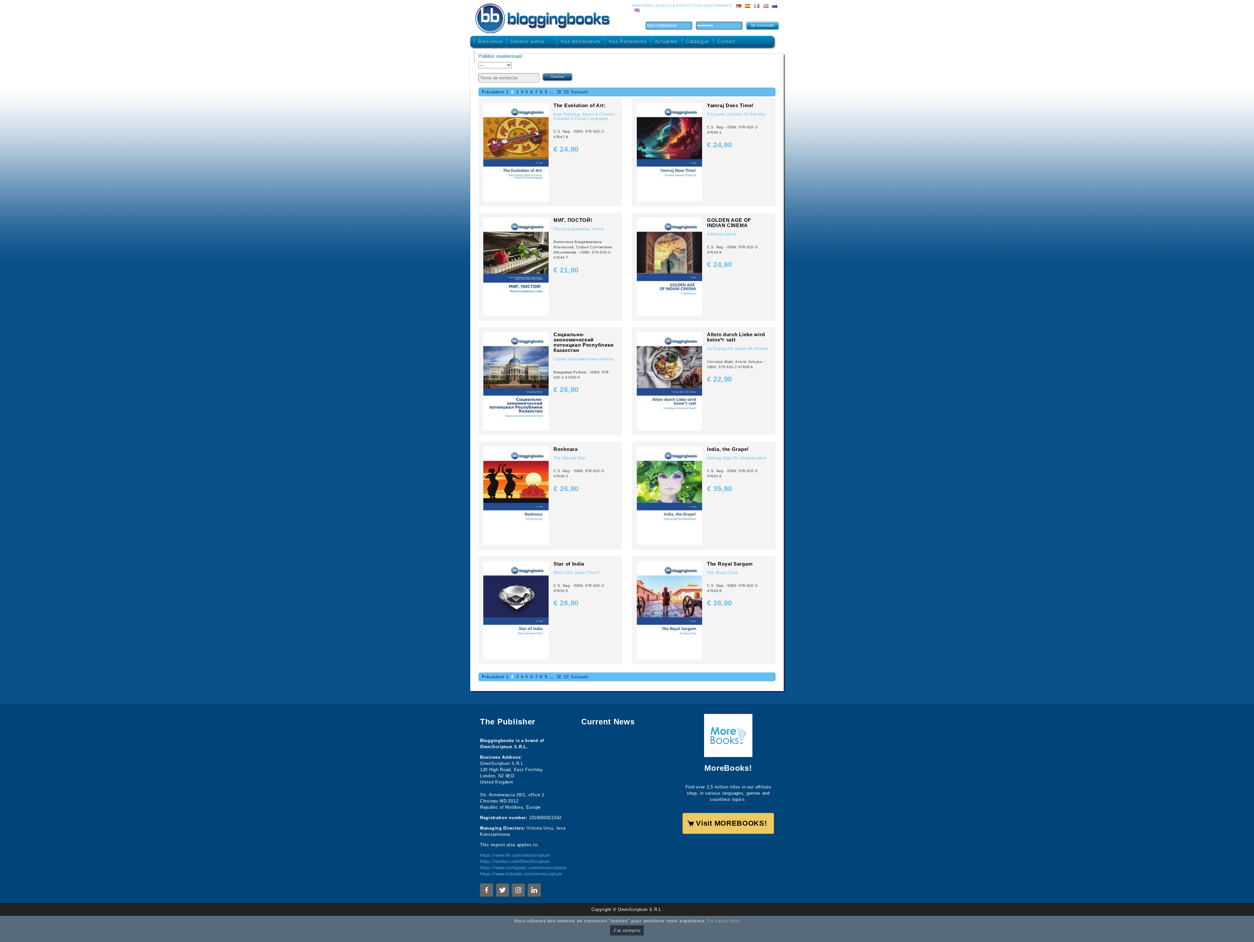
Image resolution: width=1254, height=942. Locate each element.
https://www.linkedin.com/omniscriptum (521, 873)
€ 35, (719, 489)
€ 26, (566, 390)
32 (558, 92)
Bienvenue (490, 41)
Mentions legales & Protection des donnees (682, 6)
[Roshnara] (516, 495)
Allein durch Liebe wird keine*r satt (736, 337)
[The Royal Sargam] (669, 609)
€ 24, (566, 149)
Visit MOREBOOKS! (731, 823)
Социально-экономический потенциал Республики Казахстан (584, 342)
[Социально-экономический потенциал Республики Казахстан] (516, 380)
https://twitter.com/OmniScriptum (515, 861)
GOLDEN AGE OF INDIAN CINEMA (729, 222)
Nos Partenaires (628, 41)
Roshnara (566, 449)
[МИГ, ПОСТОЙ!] (516, 266)
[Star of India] (516, 609)
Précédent (493, 92)
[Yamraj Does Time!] (669, 151)
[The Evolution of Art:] (516, 151)
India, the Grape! (728, 449)
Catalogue (697, 41)
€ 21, (566, 270)
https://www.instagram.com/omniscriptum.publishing (525, 867)
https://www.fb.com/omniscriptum (515, 855)
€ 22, (719, 379)
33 (566, 92)
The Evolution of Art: (580, 105)
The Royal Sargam (729, 564)
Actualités (666, 41)
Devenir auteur (527, 41)
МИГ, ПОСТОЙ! (573, 220)
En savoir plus (724, 920)
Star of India (569, 564)
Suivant (579, 92)
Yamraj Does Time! (730, 105)
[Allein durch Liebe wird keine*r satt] (669, 380)
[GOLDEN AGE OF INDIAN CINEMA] (669, 266)
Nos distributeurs (581, 41)
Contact (726, 41)
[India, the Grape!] (669, 495)
